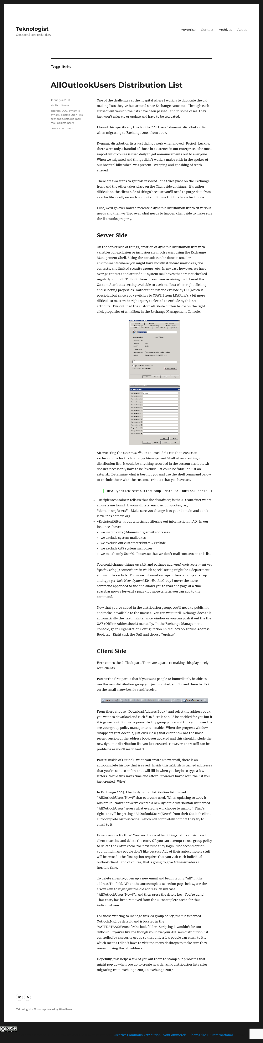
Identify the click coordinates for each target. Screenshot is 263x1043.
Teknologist (32, 29)
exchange (57, 118)
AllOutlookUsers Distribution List (117, 85)
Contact (207, 30)
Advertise (188, 30)
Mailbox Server (60, 105)
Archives (225, 30)
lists (66, 118)
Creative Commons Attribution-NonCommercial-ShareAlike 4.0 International (173, 1035)
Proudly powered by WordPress (53, 1009)
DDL (64, 110)
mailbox (75, 118)
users (70, 122)
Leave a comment (62, 128)
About (242, 30)
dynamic (74, 110)
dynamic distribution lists (67, 114)
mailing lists (58, 122)
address (55, 110)
